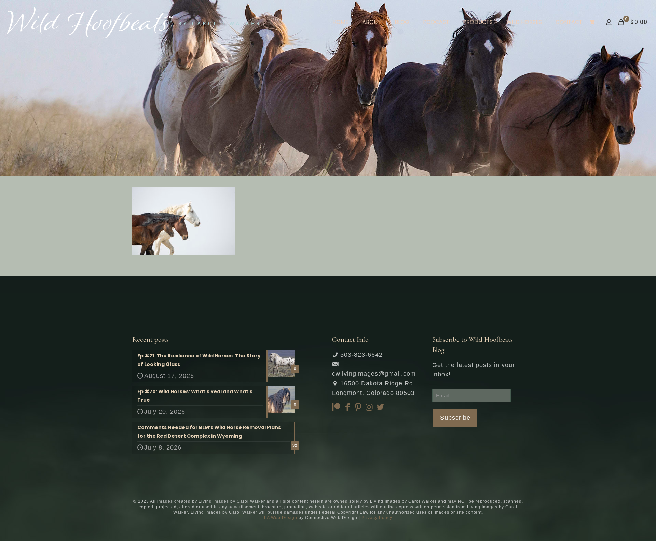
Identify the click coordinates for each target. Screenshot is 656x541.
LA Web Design (280, 517)
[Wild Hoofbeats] (133, 22)
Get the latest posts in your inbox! (473, 369)
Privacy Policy (376, 517)
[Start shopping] (592, 22)
